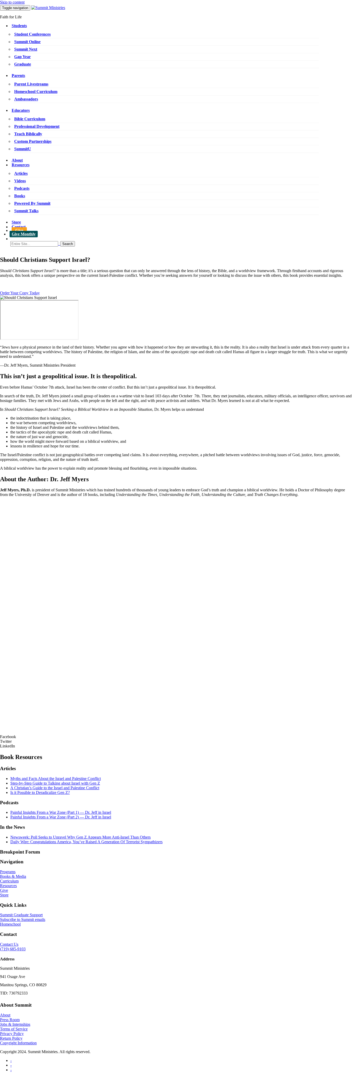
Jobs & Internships (15, 1024)
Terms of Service (14, 1029)
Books (19, 196)
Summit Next (25, 49)
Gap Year (22, 56)
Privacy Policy (12, 1033)
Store (16, 222)
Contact (19, 227)
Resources (20, 165)
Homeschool (10, 924)
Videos (20, 181)
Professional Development (36, 126)
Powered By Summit (32, 203)
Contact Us (9, 944)
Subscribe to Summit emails (22, 919)
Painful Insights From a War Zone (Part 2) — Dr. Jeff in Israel (60, 817)
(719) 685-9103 (13, 949)
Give (19, 230)
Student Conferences (32, 34)
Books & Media (13, 876)
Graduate (22, 64)
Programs (8, 872)
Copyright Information (18, 1043)
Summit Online (27, 42)
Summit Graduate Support (21, 915)
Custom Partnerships (32, 141)
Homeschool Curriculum (35, 91)
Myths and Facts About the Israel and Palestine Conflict (55, 778)
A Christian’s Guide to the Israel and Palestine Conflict (54, 788)
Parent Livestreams (31, 84)
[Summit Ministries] (48, 7)
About (17, 160)
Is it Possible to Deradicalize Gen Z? (40, 792)
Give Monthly (24, 234)
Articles (21, 173)
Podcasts (21, 188)
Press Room (10, 1019)
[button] (176, 737)
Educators (21, 110)
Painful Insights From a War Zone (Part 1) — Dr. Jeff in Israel (60, 812)
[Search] (181, 244)
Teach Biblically (28, 134)
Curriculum (9, 881)
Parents (18, 75)
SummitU (22, 149)
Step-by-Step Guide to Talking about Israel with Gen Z (55, 783)
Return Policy (11, 1038)
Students (19, 25)
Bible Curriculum (29, 119)
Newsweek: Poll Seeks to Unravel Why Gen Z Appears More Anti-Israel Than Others (80, 837)
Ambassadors (26, 99)
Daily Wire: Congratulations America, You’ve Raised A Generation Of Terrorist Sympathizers (86, 842)
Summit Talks (26, 211)
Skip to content (12, 2)
